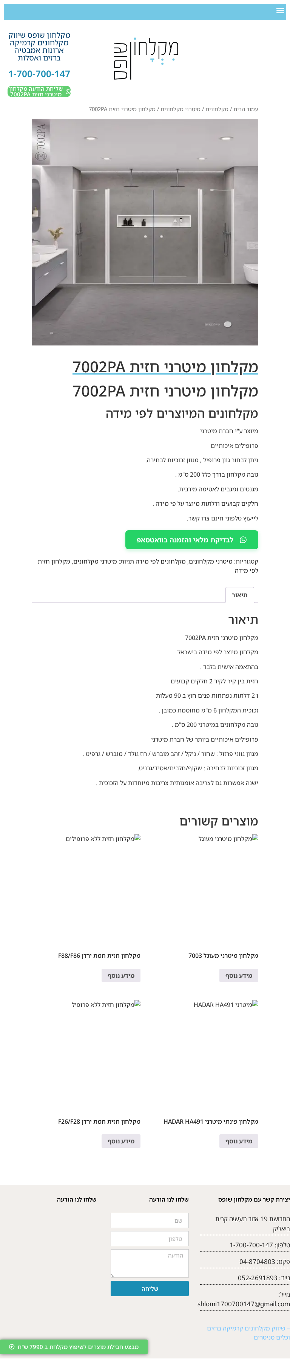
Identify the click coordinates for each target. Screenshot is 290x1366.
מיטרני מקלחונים (180, 109)
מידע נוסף (238, 975)
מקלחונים (216, 109)
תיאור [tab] (240, 595)
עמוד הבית (245, 109)
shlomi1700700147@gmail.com (243, 1303)
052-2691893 (258, 1277)
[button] (280, 10)
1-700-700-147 (39, 73)
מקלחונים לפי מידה (161, 561)
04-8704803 (257, 1261)
